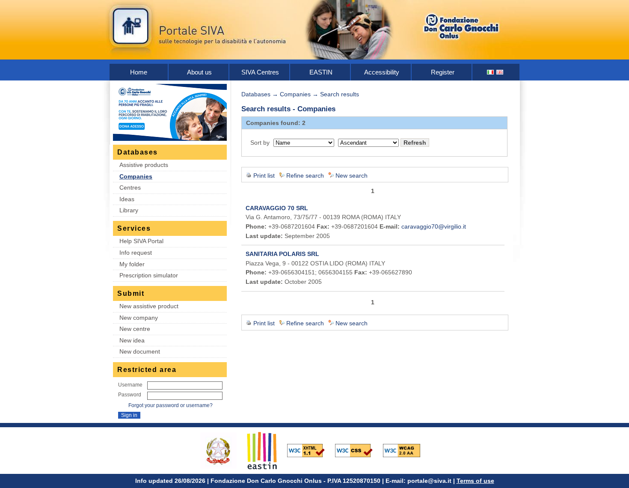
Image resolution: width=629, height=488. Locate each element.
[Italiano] (491, 72)
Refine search (305, 175)
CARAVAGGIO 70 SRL (277, 208)
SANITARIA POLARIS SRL (282, 253)
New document (139, 351)
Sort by (260, 142)
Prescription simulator (148, 275)
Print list (264, 175)
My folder (132, 264)
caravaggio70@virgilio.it (433, 226)
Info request (135, 252)
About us (199, 72)
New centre (134, 328)
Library (128, 210)
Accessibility (381, 72)
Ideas (126, 199)
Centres (130, 187)
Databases (255, 94)
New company (138, 317)
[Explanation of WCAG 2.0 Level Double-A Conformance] (406, 449)
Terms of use (475, 480)
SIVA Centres (260, 72)
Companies (135, 176)
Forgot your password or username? (170, 405)
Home (138, 72)
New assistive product (148, 306)
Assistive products (143, 164)
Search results (339, 94)
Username (130, 384)
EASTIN (320, 72)
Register (442, 72)
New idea (132, 340)
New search (351, 175)
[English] (500, 72)
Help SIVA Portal (141, 241)
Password (129, 394)
